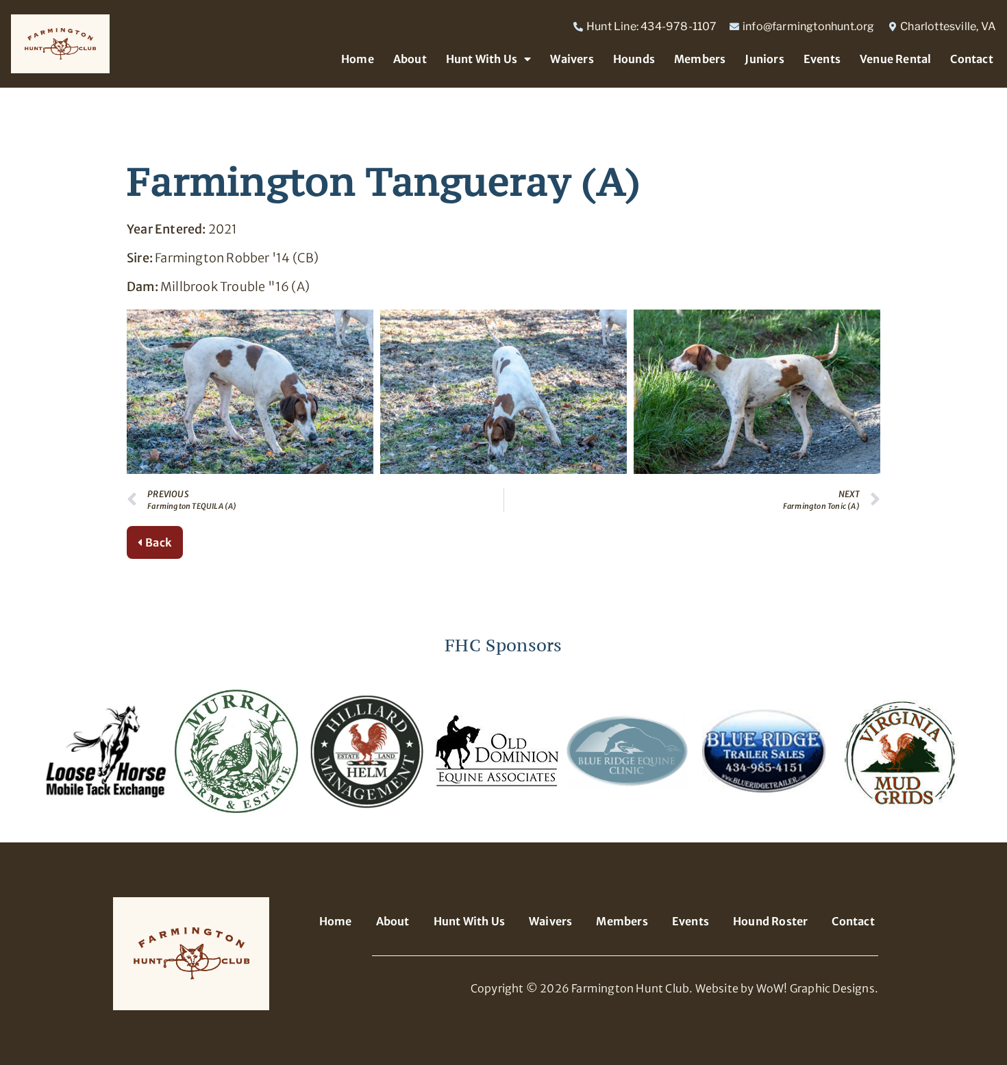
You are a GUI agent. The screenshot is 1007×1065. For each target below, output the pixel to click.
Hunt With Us (481, 59)
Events (822, 59)
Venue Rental (895, 59)
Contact (971, 59)
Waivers (571, 59)
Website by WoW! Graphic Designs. (786, 988)
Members (699, 59)
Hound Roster (770, 921)
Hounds (634, 59)
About (410, 59)
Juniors (764, 59)
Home (357, 59)
